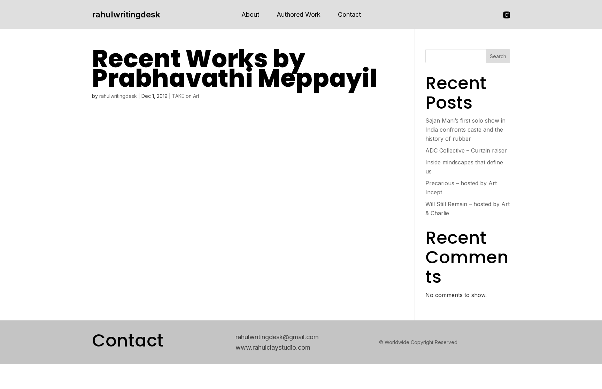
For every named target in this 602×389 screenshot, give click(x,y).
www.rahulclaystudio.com (273, 347)
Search (498, 56)
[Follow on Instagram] (506, 14)
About (250, 14)
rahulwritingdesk (126, 14)
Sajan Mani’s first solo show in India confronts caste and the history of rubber (465, 129)
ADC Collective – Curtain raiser (466, 150)
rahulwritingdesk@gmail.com (277, 337)
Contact (349, 14)
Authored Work (299, 14)
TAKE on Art (185, 96)
